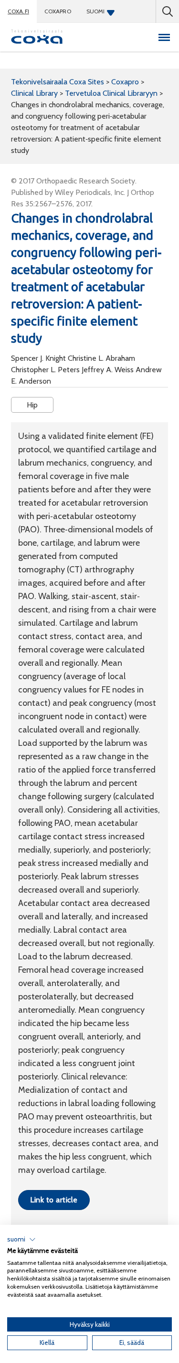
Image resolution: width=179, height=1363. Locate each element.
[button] (21, 1239)
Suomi (95, 11)
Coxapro (57, 11)
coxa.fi (18, 11)
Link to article (53, 1199)
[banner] (37, 37)
